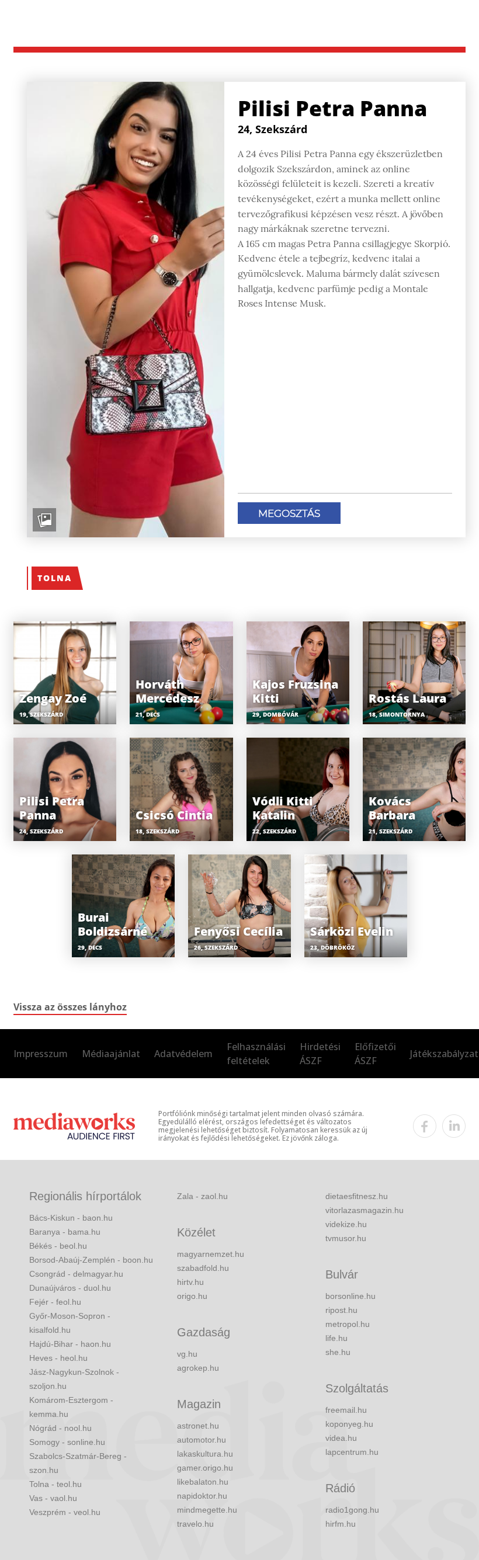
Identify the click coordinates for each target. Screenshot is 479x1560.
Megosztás (289, 513)
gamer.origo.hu (205, 1467)
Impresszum (40, 1053)
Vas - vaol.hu (53, 1498)
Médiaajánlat (111, 1053)
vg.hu (187, 1354)
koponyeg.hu (349, 1424)
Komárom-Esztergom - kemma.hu (71, 1407)
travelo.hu (195, 1523)
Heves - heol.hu (58, 1358)
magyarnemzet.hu (210, 1254)
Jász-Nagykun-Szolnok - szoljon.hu (74, 1379)
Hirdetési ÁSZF (320, 1053)
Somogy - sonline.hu (67, 1442)
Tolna (54, 577)
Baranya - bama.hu (64, 1231)
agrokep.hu (198, 1368)
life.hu (336, 1338)
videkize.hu (346, 1224)
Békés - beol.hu (58, 1245)
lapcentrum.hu (352, 1452)
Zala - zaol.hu (202, 1196)
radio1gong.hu (352, 1509)
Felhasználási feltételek (256, 1053)
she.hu (337, 1352)
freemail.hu (346, 1410)
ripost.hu (341, 1310)
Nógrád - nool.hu (60, 1428)
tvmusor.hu (345, 1238)
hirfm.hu (340, 1523)
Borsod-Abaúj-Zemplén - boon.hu (91, 1259)
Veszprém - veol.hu (64, 1512)
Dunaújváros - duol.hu (70, 1288)
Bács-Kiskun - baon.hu (71, 1217)
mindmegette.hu (207, 1509)
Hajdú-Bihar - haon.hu (70, 1344)
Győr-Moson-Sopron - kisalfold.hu (69, 1323)
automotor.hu (201, 1439)
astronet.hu (198, 1425)
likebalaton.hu (202, 1481)
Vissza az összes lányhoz (70, 1006)
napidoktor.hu (202, 1495)
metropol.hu (347, 1324)
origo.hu (192, 1296)
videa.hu (341, 1438)
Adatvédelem (183, 1053)
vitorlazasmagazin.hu (364, 1210)
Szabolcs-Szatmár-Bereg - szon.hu (78, 1463)
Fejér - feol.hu (55, 1302)
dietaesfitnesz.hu (356, 1196)
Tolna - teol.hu (55, 1484)
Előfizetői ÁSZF (375, 1053)
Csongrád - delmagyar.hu (76, 1273)
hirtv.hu (190, 1282)
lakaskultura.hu (205, 1453)
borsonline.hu (350, 1296)
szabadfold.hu (203, 1268)
